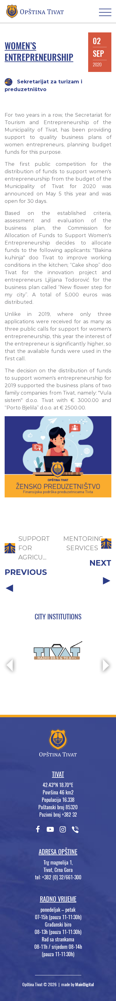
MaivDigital (84, 984)
